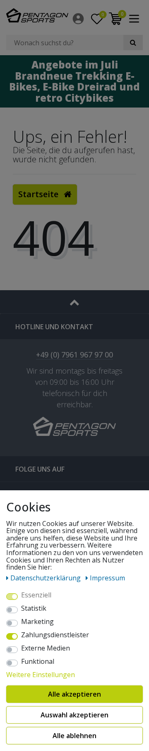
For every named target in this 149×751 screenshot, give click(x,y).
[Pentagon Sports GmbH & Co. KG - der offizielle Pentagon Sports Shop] (37, 15)
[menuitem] (79, 18)
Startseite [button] (39, 194)
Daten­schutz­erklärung (46, 577)
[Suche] (133, 42)
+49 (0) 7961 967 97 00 (74, 355)
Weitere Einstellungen (40, 675)
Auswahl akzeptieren (74, 714)
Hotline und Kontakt (54, 326)
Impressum (107, 577)
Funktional (37, 661)
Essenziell (36, 595)
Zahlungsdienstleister (55, 635)
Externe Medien (45, 648)
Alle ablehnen (74, 735)
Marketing (37, 622)
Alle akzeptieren (74, 694)
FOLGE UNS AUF (40, 469)
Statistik (33, 608)
